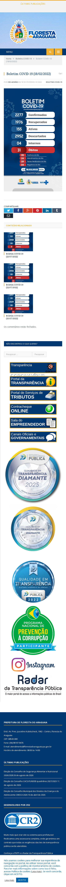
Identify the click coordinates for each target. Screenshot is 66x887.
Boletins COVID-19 (54, 82)
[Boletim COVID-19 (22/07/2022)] (18, 272)
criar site (23, 834)
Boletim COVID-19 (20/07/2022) (14, 317)
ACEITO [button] (22, 879)
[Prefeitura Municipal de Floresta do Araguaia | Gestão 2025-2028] (33, 31)
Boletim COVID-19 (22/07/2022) (14, 286)
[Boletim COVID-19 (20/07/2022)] (18, 303)
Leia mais (36, 871)
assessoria (25, 838)
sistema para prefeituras (41, 834)
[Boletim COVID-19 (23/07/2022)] (18, 241)
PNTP (16, 853)
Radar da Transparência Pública (38, 853)
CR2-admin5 (13, 82)
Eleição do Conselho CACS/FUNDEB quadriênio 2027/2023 (33, 7)
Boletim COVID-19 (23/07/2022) (14, 255)
